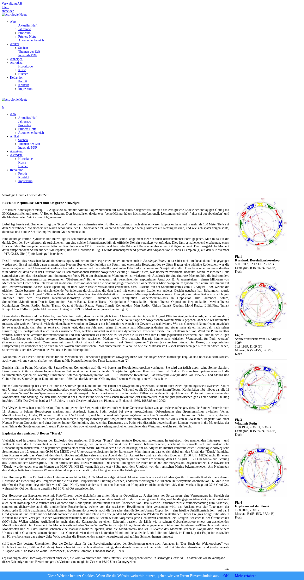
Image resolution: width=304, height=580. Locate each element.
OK (226, 576)
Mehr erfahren (245, 576)
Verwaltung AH (12, 3)
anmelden (8, 11)
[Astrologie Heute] (14, 14)
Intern (5, 7)
